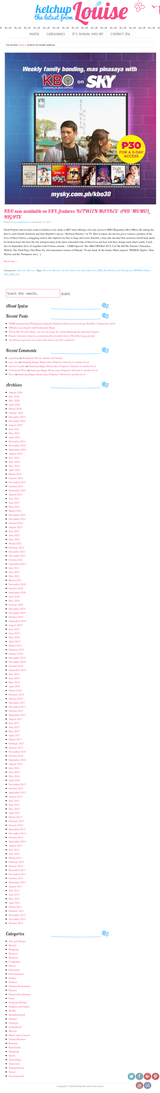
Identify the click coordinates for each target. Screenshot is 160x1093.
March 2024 (15, 474)
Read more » (10, 261)
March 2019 (15, 645)
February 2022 (16, 547)
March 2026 (15, 408)
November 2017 (17, 706)
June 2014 (14, 853)
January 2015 (16, 825)
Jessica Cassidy (17, 366)
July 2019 (14, 629)
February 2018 (16, 694)
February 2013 (16, 911)
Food (11, 998)
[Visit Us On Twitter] (131, 1079)
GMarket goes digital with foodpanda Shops (32, 327)
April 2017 (14, 735)
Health (12, 1010)
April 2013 (14, 902)
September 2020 (17, 592)
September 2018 (17, 670)
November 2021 (17, 555)
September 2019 (17, 621)
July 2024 (14, 457)
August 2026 (15, 392)
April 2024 (14, 470)
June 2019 (14, 633)
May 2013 (14, 898)
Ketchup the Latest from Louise (80, 13)
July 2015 (14, 800)
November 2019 (17, 613)
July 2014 (14, 849)
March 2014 (15, 858)
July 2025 (14, 429)
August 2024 (15, 453)
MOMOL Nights (141, 270)
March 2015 (15, 817)
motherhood (15, 1027)
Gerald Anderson (71, 270)
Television (14, 1063)
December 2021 (17, 551)
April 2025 (14, 437)
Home (21, 44)
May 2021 (14, 576)
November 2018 (17, 662)
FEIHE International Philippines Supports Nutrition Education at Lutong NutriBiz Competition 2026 (62, 323)
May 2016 (14, 776)
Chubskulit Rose (18, 370)
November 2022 (17, 519)
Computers (14, 961)
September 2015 (17, 792)
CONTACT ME (120, 34)
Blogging (14, 949)
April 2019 (14, 641)
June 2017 (14, 727)
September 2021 (17, 564)
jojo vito (13, 362)
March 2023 (15, 510)
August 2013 (15, 886)
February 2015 (16, 821)
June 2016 (14, 772)
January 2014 (16, 866)
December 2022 (17, 515)
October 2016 (16, 755)
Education (14, 969)
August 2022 (15, 527)
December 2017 (17, 702)
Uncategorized (16, 1076)
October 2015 (16, 788)
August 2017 (15, 719)
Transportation (16, 1067)
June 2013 (14, 894)
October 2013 (16, 878)
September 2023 (17, 490)
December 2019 (17, 608)
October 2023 (16, 486)
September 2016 (17, 760)
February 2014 (16, 862)
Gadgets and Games (19, 1006)
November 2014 (17, 833)
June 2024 (14, 461)
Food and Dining (18, 1002)
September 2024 (17, 449)
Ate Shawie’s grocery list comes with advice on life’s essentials (42, 340)
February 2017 (16, 743)
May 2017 (14, 731)
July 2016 (14, 768)
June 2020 (14, 596)
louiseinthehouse (21, 221)
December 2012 (17, 915)
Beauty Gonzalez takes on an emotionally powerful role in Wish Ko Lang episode (52, 336)
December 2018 (17, 657)
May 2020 (14, 600)
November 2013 (17, 874)
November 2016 (17, 751)
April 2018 (14, 686)
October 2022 (16, 523)
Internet (13, 1018)
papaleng (14, 358)
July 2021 (14, 568)
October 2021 (16, 559)
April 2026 (14, 404)
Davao (12, 965)
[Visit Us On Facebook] (139, 1079)
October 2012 (16, 923)
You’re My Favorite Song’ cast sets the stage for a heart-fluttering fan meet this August (54, 331)
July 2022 (14, 531)
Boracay (13, 953)
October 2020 (16, 588)
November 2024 (17, 445)
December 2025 (17, 417)
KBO (99, 270)
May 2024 (14, 466)
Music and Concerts (19, 1035)
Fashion (13, 982)
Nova (11, 374)
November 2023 (17, 482)
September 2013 (17, 882)
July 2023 (14, 498)
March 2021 (15, 580)
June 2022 (14, 535)
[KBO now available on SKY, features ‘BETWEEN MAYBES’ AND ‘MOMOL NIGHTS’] (80, 128)
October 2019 (16, 617)
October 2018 (16, 666)
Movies (31, 270)
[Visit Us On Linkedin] (147, 1088)
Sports (12, 1055)
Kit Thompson (124, 270)
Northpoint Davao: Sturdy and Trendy (42, 358)
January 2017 (16, 747)
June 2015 (14, 804)
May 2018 (14, 682)
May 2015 (14, 809)
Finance (13, 990)
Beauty (12, 945)
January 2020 (16, 604)
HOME (34, 34)
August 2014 (15, 845)
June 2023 (14, 502)
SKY (6, 274)
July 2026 (14, 396)
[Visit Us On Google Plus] (147, 1079)
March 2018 (15, 690)
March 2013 (15, 907)
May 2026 (14, 400)
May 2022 (14, 539)
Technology (15, 1059)
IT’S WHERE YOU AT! (87, 34)
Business (13, 957)
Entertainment (16, 974)
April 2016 (14, 780)
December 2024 (17, 441)
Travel (12, 1072)
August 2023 (15, 494)
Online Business (17, 1039)
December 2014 (17, 829)
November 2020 (17, 584)
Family (12, 978)
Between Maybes (52, 270)
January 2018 (16, 698)
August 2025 (15, 425)
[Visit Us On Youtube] (139, 1088)
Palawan (13, 1043)
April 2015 (14, 813)
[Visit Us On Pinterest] (155, 1079)
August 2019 (15, 625)
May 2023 (14, 506)
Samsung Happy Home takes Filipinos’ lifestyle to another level (55, 362)
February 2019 (16, 649)
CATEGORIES (56, 34)
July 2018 (14, 674)
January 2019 (16, 653)
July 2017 (14, 723)
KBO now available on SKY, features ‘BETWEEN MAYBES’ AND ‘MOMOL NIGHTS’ (76, 214)
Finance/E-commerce (20, 994)
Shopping (14, 1051)
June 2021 (14, 572)
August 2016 (15, 764)
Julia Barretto (88, 270)
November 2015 (17, 784)
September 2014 (17, 841)
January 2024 (16, 478)
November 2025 (17, 421)
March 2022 (15, 543)
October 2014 (16, 837)
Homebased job (17, 1014)
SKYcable (14, 274)
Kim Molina (110, 270)
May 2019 (14, 637)
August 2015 (15, 796)
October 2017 (16, 711)
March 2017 (15, 739)
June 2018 (14, 678)
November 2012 (17, 919)
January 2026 (16, 412)
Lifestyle (21, 270)
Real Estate (15, 1047)
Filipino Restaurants (19, 986)
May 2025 (14, 433)
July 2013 (14, 890)
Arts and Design (17, 941)
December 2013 (17, 870)
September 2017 (17, 715)
